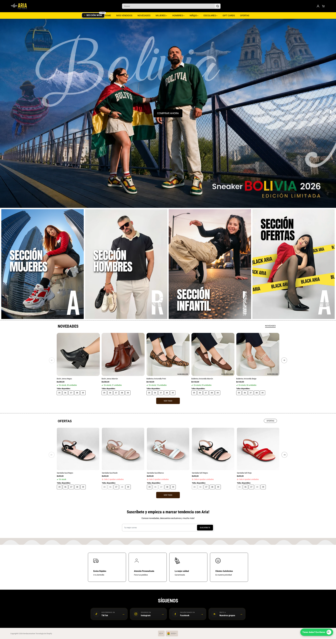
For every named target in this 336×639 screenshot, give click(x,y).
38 (77, 393)
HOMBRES (177, 15)
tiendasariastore (29, 634)
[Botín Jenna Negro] (78, 354)
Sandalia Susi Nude (109, 473)
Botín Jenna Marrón (110, 379)
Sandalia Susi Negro (65, 473)
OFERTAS (244, 15)
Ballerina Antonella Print (156, 379)
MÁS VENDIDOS (124, 15)
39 (83, 393)
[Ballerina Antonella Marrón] (212, 354)
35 (59, 393)
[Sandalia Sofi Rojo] (258, 449)
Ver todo (168, 401)
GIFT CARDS (229, 15)
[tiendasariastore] (18, 6)
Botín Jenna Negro (64, 379)
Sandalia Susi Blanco (155, 473)
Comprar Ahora (168, 113)
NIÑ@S (193, 15)
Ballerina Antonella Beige (246, 379)
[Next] (284, 360)
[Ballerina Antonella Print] (168, 354)
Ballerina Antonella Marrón (202, 379)
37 (71, 393)
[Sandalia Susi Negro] (78, 449)
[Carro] (323, 6)
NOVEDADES (144, 15)
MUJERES (161, 15)
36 (65, 393)
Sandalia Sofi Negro (200, 473)
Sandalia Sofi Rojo (244, 473)
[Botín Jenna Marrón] (123, 354)
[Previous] (52, 360)
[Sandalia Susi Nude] (123, 449)
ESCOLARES (210, 15)
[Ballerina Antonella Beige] (257, 354)
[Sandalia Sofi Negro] (213, 449)
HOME (108, 15)
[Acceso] (318, 6)
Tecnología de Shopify (44, 634)
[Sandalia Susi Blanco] (168, 449)
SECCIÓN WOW (94, 15)
